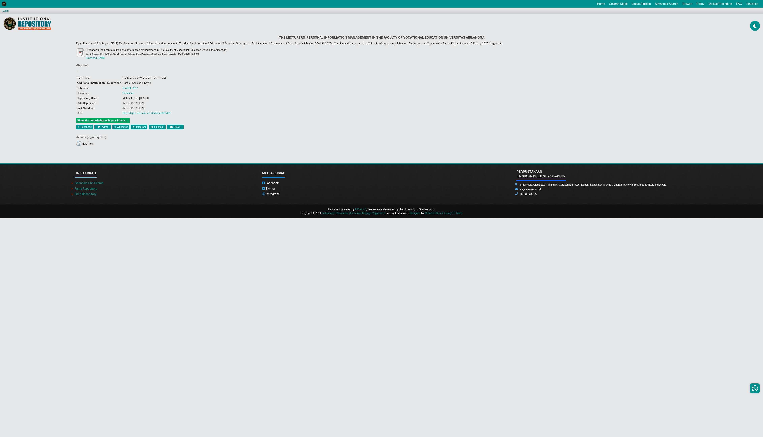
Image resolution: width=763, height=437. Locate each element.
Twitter (104, 127)
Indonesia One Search (89, 183)
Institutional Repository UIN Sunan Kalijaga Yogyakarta (354, 213)
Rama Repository (86, 188)
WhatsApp (122, 127)
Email (176, 127)
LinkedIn (159, 127)
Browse (687, 3)
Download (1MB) (95, 57)
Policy (700, 3)
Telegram (140, 127)
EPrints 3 (360, 209)
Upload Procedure (720, 3)
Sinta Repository (85, 194)
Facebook (86, 127)
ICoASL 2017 (130, 88)
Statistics (752, 3)
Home (602, 3)
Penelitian (128, 93)
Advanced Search (666, 3)
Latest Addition (641, 3)
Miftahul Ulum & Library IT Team (443, 213)
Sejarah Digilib (618, 3)
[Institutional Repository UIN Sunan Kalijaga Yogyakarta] (27, 23)
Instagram (272, 194)
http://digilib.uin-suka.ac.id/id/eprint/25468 (146, 113)
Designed (415, 213)
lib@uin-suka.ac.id (530, 189)
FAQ (739, 3)
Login (5, 10)
